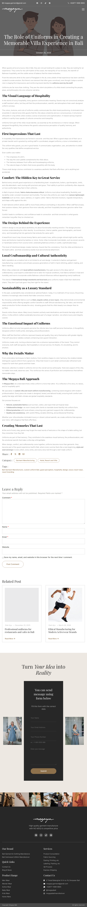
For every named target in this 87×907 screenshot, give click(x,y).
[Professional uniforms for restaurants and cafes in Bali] (22, 605)
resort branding (8, 472)
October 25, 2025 (43, 53)
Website (5, 547)
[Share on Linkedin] (19, 454)
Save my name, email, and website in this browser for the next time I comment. (38, 557)
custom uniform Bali (31, 470)
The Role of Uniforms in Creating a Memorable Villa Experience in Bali (43, 40)
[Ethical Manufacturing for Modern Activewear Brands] (65, 605)
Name (5, 527)
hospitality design (61, 470)
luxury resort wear (76, 470)
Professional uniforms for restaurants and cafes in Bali (19, 631)
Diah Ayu (8, 625)
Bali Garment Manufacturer (12, 470)
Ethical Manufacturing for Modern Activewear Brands (62, 631)
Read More (9, 639)
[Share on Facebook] (11, 454)
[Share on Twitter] (15, 454)
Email (5, 537)
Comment (7, 498)
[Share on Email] (23, 454)
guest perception (46, 470)
